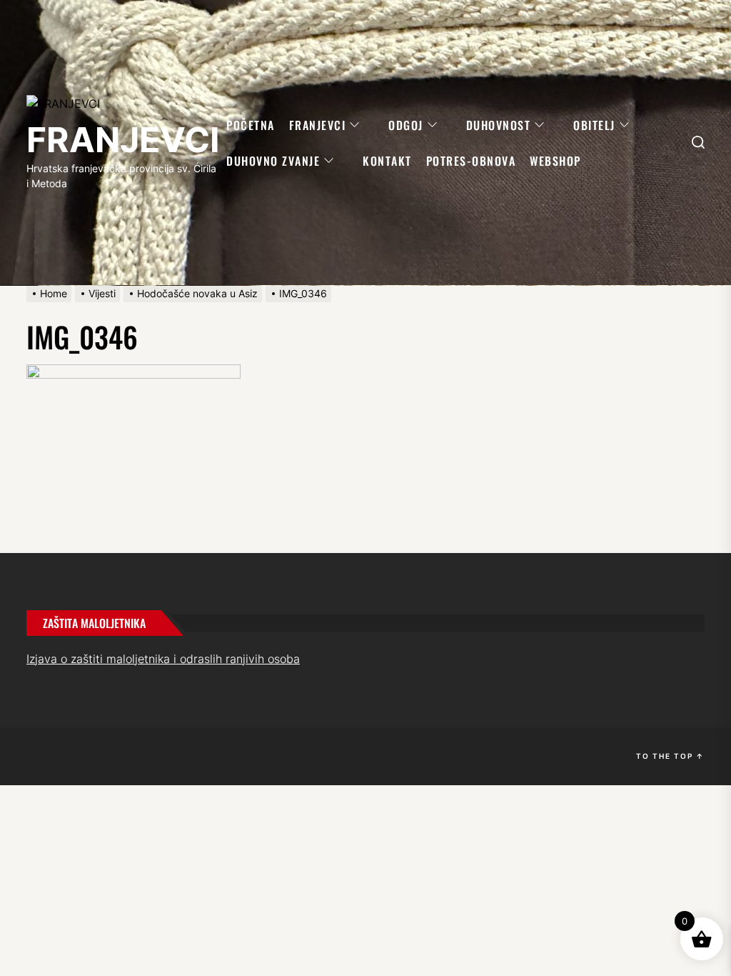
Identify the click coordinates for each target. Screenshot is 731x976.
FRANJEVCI (122, 140)
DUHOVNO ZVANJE (273, 161)
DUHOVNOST (498, 125)
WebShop (555, 161)
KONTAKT (387, 161)
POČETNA (250, 125)
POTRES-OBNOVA (471, 161)
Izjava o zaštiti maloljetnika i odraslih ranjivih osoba (163, 659)
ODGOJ (405, 125)
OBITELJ (594, 125)
